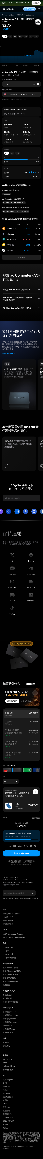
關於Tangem (8, 1079)
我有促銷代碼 (36, 817)
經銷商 (5, 1090)
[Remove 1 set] (5, 781)
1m (15, 36)
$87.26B (37, 250)
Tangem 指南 (8, 1117)
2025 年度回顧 (8, 1121)
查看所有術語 (8, 1069)
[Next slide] (37, 770)
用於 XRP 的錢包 (9, 978)
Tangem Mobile (9, 950)
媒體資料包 (7, 1114)
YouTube (12, 573)
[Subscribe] (32, 893)
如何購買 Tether (9, 1029)
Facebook (31, 587)
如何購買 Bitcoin (9, 1011)
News (5, 1103)
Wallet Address (9, 1066)
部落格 (5, 1100)
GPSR (5, 1049)
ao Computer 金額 (9, 79)
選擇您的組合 (12, 701)
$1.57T (38, 228)
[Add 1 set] (16, 781)
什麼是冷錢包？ (9, 917)
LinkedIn (31, 600)
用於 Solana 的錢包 (10, 974)
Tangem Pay (8, 947)
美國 (26, 823)
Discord (12, 600)
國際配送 (6, 1086)
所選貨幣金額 (7, 90)
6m (26, 36)
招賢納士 (6, 1124)
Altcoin (6, 1062)
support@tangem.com (11, 884)
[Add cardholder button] (35, 791)
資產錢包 (6, 984)
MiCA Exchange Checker (13, 934)
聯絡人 (5, 1128)
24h (5, 36)
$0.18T (38, 239)
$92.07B (37, 244)
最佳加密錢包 (8, 920)
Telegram (31, 573)
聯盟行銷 (6, 1093)
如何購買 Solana (9, 1018)
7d (10, 36)
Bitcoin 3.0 (7, 1059)
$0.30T (38, 234)
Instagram (12, 587)
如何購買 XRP (8, 1025)
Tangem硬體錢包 (9, 957)
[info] (8, 127)
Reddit (31, 560)
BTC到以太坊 (8, 998)
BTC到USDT (7, 995)
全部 (36, 36)
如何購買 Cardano (10, 1022)
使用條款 (6, 1042)
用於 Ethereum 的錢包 (12, 971)
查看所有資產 (8, 1032)
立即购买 (36, 3)
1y (30, 36)
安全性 (5, 1083)
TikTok (12, 613)
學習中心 (6, 1107)
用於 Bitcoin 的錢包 (10, 967)
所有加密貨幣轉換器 (11, 1001)
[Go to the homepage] (8, 9)
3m (20, 36)
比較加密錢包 (8, 924)
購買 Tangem (29, 9)
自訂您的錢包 (8, 1096)
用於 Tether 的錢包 (10, 981)
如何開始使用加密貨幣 (11, 913)
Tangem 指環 (8, 954)
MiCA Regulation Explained (14, 937)
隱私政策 (35, 898)
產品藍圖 (6, 1110)
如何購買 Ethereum (10, 1015)
